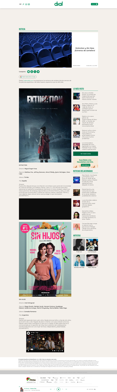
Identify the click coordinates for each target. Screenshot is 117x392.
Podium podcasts (55, 382)
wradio (56, 380)
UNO (52, 380)
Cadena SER (69, 378)
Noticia (22, 29)
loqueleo (73, 382)
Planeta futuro (76, 380)
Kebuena (81, 380)
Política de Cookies (72, 372)
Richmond (42, 382)
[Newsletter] (28, 4)
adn (77, 378)
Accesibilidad (54, 372)
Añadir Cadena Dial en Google (28, 76)
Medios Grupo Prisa (31, 382)
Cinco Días (61, 380)
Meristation (79, 382)
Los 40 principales (49, 378)
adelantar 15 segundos (62, 389)
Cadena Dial (66, 380)
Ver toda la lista (86, 154)
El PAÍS (43, 378)
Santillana (55, 378)
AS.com (73, 378)
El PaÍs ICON (61, 382)
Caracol (82, 378)
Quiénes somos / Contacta (35, 372)
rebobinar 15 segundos (54, 389)
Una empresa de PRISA (31, 379)
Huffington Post (44, 380)
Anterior (50, 389)
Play (58, 389)
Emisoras (44, 372)
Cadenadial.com (28, 80)
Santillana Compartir (63, 378)
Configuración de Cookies (82, 372)
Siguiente (66, 389)
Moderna (48, 382)
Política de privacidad (62, 372)
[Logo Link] (58, 3)
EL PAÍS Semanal (71, 380)
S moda (67, 382)
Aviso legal (48, 372)
